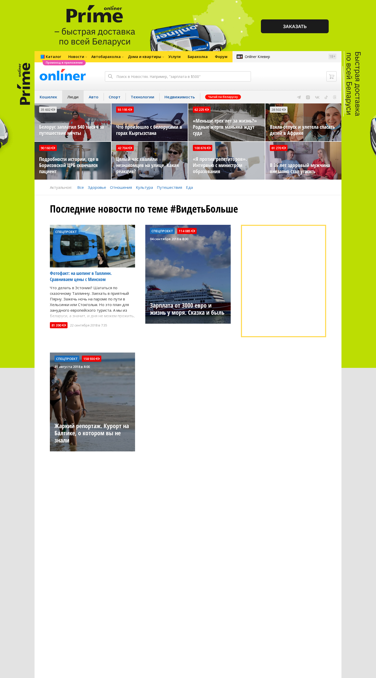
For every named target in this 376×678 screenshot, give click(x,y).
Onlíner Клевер (257, 56)
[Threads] (334, 96)
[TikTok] (326, 96)
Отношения (121, 187)
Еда (189, 187)
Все (80, 187)
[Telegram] (299, 96)
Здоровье (97, 187)
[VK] (317, 96)
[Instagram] (308, 96)
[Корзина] (331, 76)
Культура (144, 187)
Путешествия (169, 187)
